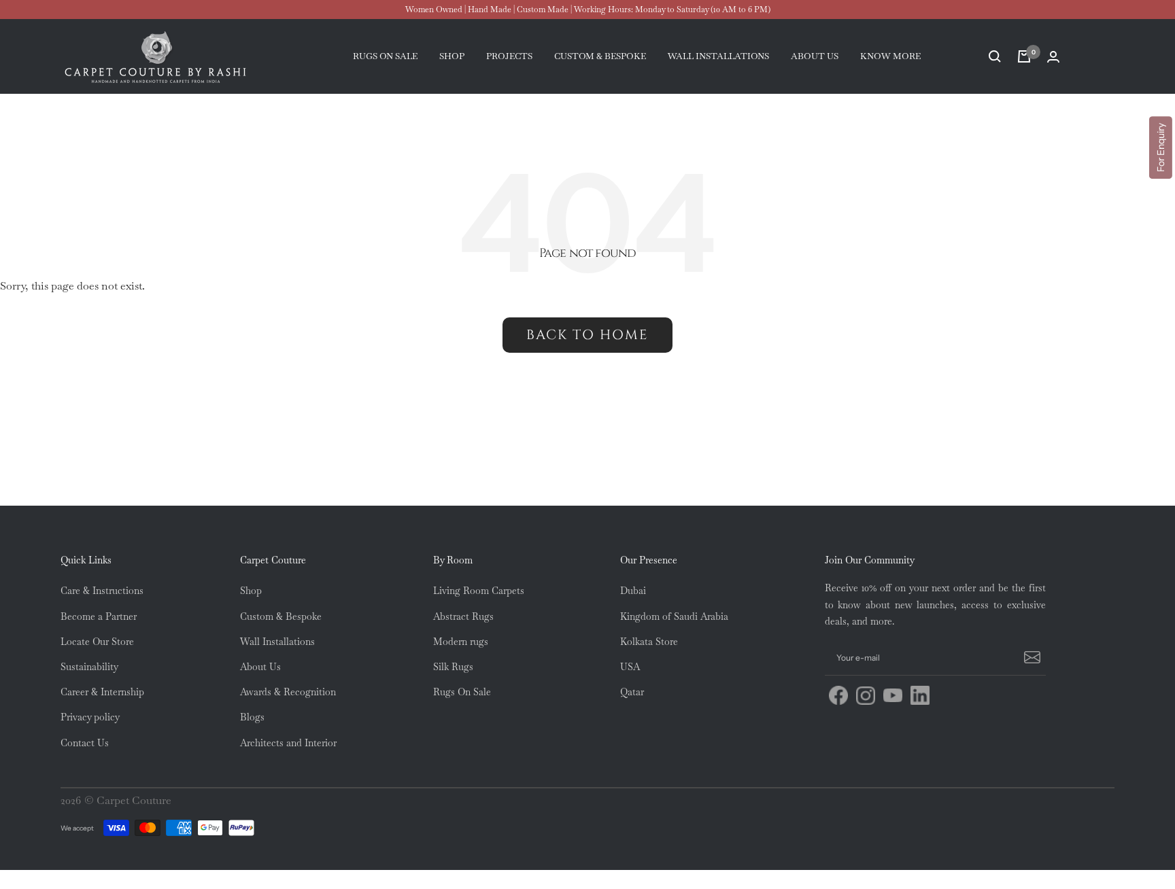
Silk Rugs (453, 667)
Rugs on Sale (385, 56)
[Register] (1030, 658)
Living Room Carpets (478, 591)
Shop (451, 56)
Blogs (252, 717)
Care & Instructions (102, 591)
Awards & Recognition (288, 692)
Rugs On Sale (462, 692)
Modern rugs (460, 641)
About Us (260, 667)
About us (814, 56)
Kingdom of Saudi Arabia (674, 616)
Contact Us (85, 743)
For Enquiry (1161, 147)
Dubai (633, 591)
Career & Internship (102, 692)
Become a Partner (99, 616)
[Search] (995, 56)
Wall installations (718, 56)
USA (630, 667)
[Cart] (1024, 56)
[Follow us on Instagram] (865, 695)
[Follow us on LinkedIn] (920, 695)
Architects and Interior (288, 743)
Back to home (587, 335)
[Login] (1053, 57)
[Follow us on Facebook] (838, 695)
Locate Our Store (97, 641)
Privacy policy (90, 717)
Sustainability (89, 667)
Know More (890, 56)
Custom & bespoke (600, 56)
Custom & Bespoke (281, 616)
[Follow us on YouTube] (892, 695)
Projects (509, 56)
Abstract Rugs (463, 616)
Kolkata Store (649, 641)
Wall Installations (277, 641)
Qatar (632, 692)
